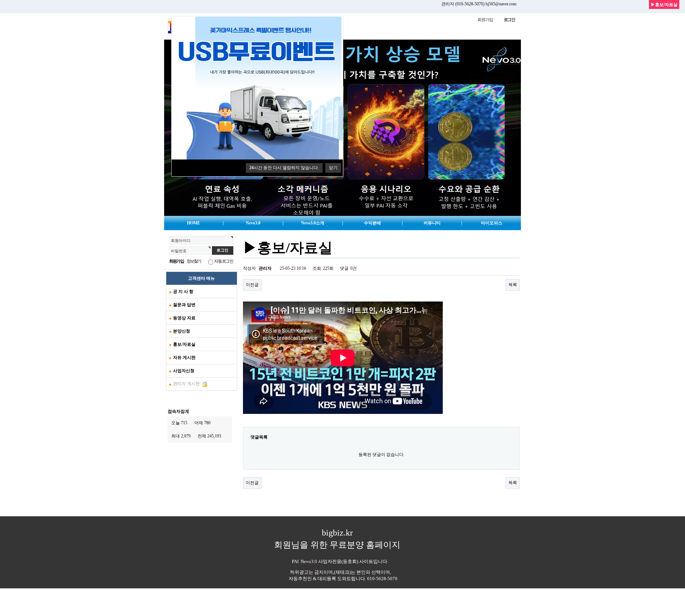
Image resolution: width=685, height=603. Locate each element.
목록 (512, 284)
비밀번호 (179, 251)
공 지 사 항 (183, 291)
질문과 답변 (184, 304)
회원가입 (485, 19)
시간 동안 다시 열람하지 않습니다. (284, 167)
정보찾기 (194, 261)
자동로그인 (223, 261)
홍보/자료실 (184, 344)
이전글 (252, 284)
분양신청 (181, 331)
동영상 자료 (184, 317)
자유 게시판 (184, 357)
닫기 (333, 167)
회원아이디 (181, 240)
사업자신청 (183, 370)
